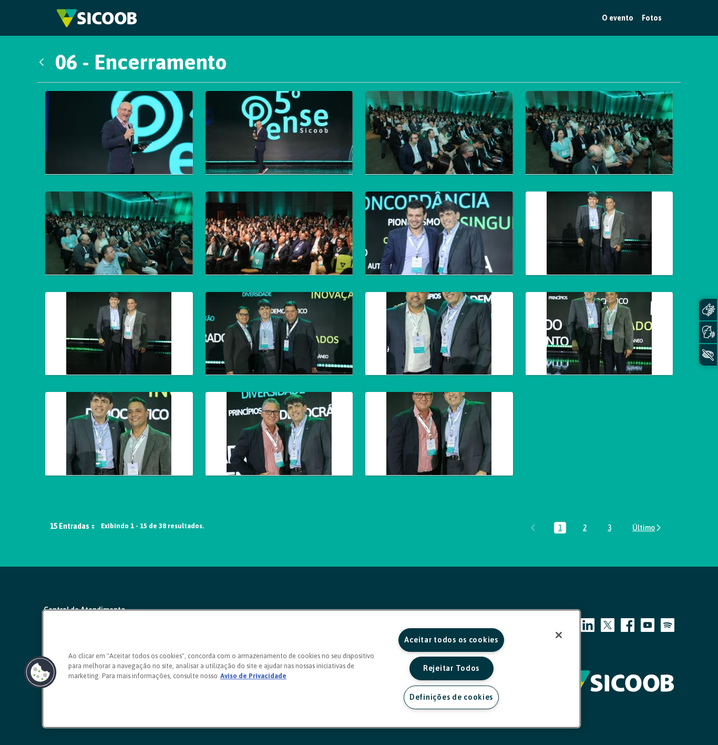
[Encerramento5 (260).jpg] (279, 233)
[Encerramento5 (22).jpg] (279, 133)
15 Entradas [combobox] (69, 526)
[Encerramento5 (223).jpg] (439, 133)
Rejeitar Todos (451, 668)
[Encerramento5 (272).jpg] (439, 334)
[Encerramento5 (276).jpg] (279, 434)
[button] (40, 672)
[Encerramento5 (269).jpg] (279, 334)
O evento (617, 18)
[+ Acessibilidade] (708, 355)
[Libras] (708, 309)
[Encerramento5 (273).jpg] (599, 334)
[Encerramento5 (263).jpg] (599, 233)
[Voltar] (44, 62)
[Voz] (708, 332)
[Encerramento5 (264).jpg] (119, 334)
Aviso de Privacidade (253, 676)
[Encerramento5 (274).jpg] (119, 434)
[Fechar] (558, 635)
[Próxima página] (647, 527)
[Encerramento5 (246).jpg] (599, 133)
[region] (311, 668)
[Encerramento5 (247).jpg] (119, 233)
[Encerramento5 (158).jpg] (119, 133)
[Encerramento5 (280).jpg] (439, 434)
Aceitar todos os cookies (451, 640)
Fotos (652, 18)
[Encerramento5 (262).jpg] (439, 233)
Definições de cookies (451, 697)
